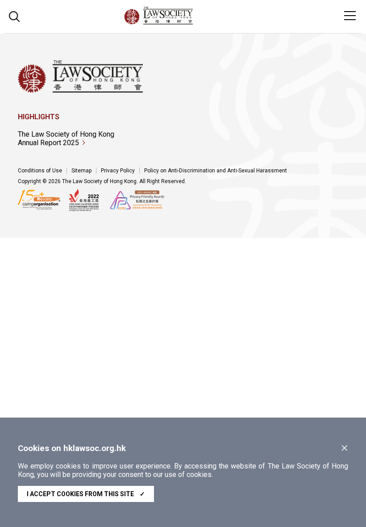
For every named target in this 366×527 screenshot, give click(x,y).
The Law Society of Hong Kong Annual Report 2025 (66, 138)
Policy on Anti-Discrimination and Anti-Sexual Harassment (215, 170)
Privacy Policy (118, 170)
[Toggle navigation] (350, 15)
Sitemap (81, 170)
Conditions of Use (40, 170)
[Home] (182, 22)
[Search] (14, 15)
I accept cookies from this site (86, 494)
